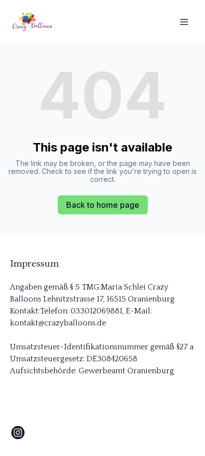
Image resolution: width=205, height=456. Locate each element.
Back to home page (102, 205)
